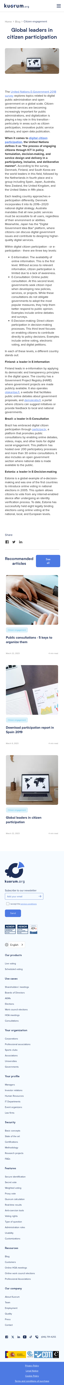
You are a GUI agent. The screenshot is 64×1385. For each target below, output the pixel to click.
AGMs (8, 998)
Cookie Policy (32, 1376)
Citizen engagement (35, 21)
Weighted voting (13, 1188)
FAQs (7, 1158)
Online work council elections (20, 1273)
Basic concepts (12, 1130)
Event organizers (13, 1107)
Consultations (12, 1020)
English (14, 944)
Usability (9, 1233)
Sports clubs (11, 1050)
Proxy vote (10, 1193)
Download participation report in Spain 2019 (30, 729)
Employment (11, 1308)
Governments (12, 1066)
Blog (17, 21)
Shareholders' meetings (17, 987)
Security (10, 1122)
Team (7, 1302)
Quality (8, 1313)
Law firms (9, 1112)
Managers (10, 1084)
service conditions (29, 904)
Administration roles (15, 1227)
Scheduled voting (14, 969)
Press (8, 1319)
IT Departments (13, 1101)
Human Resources (14, 1096)
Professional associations (18, 1044)
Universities (11, 1061)
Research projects (14, 1153)
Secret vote (11, 1182)
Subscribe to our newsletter (20, 890)
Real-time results (13, 1204)
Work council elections (16, 1009)
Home (8, 21)
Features (10, 1168)
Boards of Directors (15, 992)
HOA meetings (12, 1015)
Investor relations (13, 1090)
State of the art (12, 1136)
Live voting (10, 963)
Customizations (12, 1238)
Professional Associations (18, 1279)
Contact (9, 1325)
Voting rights (11, 1216)
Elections (9, 1004)
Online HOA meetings (16, 1267)
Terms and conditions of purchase (32, 1381)
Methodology (11, 1147)
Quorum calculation (15, 1199)
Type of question (13, 1221)
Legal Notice (32, 1371)
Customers (10, 1262)
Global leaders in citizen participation (24, 819)
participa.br (39, 429)
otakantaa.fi (12, 392)
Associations (11, 1055)
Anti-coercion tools (14, 1210)
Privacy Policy (32, 1365)
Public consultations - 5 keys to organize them (29, 639)
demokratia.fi (32, 400)
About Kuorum (12, 1296)
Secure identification (15, 1176)
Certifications (11, 1142)
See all (48, 561)
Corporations (11, 1038)
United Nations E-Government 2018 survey (30, 94)
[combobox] (16, 944)
